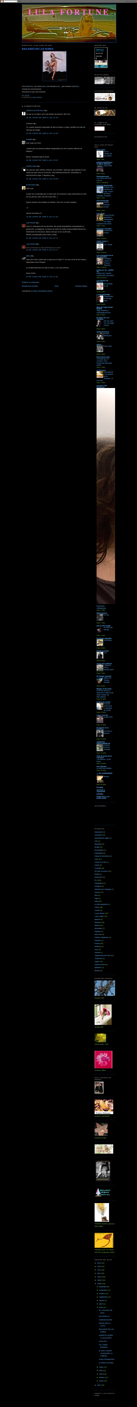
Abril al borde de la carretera (104, 756)
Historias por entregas (103, 889)
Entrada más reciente (30, 286)
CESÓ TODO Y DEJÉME (102, 242)
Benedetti (98, 844)
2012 (99, 1270)
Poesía (97, 943)
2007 (99, 1385)
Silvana (97, 952)
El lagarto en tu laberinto (103, 728)
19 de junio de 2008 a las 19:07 (42, 160)
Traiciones (98, 958)
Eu (96, 880)
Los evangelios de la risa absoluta (105, 256)
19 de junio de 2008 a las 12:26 (42, 118)
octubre (102, 1293)
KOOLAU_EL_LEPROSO (105, 271)
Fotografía (98, 883)
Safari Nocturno (103, 332)
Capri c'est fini (102, 715)
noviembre (103, 1290)
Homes (97, 892)
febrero (102, 1377)
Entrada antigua (81, 286)
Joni (105, 653)
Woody (97, 971)
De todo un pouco (101, 871)
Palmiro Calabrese (101, 937)
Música (97, 925)
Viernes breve (100, 964)
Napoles (98, 931)
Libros (97, 907)
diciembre (103, 1287)
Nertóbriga (108, 640)
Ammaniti (98, 835)
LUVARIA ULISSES (106, 1363)
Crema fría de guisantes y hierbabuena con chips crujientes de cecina (105, 219)
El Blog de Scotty (103, 702)
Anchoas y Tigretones (101, 790)
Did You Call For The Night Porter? (109, 323)
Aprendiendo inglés (102, 838)
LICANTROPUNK (103, 295)
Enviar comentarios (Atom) (42, 291)
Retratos (98, 946)
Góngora (98, 886)
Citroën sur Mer (100, 862)
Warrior (106, 776)
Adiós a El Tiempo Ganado (107, 680)
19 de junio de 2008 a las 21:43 (42, 217)
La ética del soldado (104, 768)
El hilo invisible (103, 651)
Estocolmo (98, 877)
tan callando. (102, 766)
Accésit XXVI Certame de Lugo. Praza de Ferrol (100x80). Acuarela (105, 191)
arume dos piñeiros (104, 664)
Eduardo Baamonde (104, 185)
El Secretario (31, 185)
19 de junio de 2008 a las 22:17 (42, 238)
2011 (99, 1273)
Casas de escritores (102, 856)
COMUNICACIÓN (105, 1320)
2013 (99, 1266)
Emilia (97, 874)
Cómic (97, 865)
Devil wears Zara (103, 357)
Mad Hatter (101, 150)
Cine (96, 859)
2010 (99, 1277)
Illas (96, 895)
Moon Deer (108, 166)
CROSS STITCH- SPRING (107, 747)
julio (101, 1304)
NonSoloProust (103, 176)
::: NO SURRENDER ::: (104, 774)
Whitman (98, 967)
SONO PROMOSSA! (106, 1359)
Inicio (57, 286)
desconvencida (103, 201)
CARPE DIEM (31, 166)
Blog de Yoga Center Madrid (105, 308)
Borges (97, 847)
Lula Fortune (69, 12)
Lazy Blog (100, 213)
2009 (99, 1280)
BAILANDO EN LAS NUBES (37, 49)
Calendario (99, 853)
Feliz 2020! (108, 346)
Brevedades (99, 850)
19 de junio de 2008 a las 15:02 (42, 133)
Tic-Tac (106, 615)
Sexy (96, 949)
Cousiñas (98, 868)
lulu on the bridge (104, 626)
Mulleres (37, 97)
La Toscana (101, 370)
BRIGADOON (102, 613)
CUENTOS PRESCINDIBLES (103, 742)
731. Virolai (108, 245)
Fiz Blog (100, 787)
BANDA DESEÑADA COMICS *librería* (104, 163)
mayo (101, 1367)
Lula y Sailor (99, 916)
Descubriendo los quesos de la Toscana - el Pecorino (105, 376)
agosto (102, 1300)
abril (101, 1370)
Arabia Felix (108, 717)
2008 (99, 1284)
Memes (97, 919)
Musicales (98, 928)
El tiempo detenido (104, 638)
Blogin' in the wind (104, 689)
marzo (101, 1374)
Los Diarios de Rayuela (102, 281)
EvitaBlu (29, 139)
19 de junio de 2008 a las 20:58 (42, 179)
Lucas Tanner (100, 913)
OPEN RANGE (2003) (107, 205)
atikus (28, 256)
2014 (99, 1263)
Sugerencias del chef (102, 955)
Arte (96, 841)
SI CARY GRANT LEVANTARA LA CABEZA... (105, 1353)
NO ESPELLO (104, 1316)
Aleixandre (99, 832)
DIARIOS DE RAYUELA (35, 110)
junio (101, 1307)
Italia (96, 901)
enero (101, 1381)
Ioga (96, 898)
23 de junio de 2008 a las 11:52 (42, 277)
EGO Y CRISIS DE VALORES (108, 154)
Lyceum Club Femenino (102, 386)
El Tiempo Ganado (104, 676)
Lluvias (97, 910)
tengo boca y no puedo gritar (103, 797)
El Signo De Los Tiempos (103, 318)
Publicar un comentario (30, 282)
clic (31, 86)
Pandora (98, 940)
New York (98, 934)
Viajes (97, 961)
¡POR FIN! (103, 1341)
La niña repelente (101, 904)
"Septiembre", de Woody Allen (109, 298)
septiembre (103, 1297)
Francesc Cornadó (104, 229)
